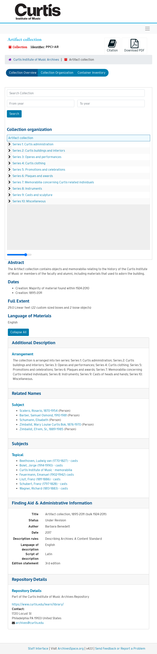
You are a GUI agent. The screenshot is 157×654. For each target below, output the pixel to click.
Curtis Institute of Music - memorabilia (46, 470)
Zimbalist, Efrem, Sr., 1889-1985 (41, 429)
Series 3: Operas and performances (36, 157)
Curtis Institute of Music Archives (36, 59)
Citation (112, 50)
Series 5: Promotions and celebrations (38, 169)
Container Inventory (91, 72)
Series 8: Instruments (27, 188)
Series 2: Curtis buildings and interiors (38, 150)
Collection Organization (57, 72)
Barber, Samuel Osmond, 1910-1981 (43, 415)
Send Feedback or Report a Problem (120, 648)
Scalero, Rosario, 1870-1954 (39, 411)
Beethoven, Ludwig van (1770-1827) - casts (49, 461)
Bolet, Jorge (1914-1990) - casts (41, 465)
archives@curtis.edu (30, 623)
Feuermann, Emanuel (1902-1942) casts (47, 474)
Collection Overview (23, 72)
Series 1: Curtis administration (32, 144)
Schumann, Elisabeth (34, 420)
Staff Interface (38, 648)
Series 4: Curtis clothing (28, 163)
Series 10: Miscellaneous (29, 201)
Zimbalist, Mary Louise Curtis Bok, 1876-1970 (50, 424)
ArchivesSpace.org (71, 648)
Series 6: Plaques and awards (32, 176)
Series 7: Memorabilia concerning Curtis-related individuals (53, 182)
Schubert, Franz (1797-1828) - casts (43, 484)
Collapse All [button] (18, 332)
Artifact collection (20, 138)
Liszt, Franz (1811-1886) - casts (40, 479)
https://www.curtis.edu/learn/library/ (38, 604)
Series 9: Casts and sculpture (32, 195)
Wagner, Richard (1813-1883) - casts (44, 488)
